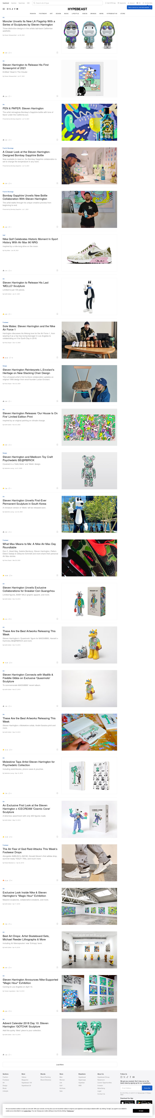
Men (61, 1077)
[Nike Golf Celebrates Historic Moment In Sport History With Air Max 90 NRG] (89, 252)
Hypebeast (82, 1077)
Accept (141, 1111)
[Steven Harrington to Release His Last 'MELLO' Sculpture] (89, 296)
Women (62, 1080)
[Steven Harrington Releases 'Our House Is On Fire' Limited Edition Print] (89, 427)
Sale (61, 1091)
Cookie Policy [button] (27, 1111)
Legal (99, 1091)
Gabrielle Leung (9, 468)
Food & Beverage (8, 148)
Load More (60, 1065)
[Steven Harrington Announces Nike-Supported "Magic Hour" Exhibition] (89, 993)
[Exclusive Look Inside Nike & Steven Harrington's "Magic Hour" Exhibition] (89, 906)
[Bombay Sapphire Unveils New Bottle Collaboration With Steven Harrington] (89, 209)
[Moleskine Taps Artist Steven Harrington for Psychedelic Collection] (89, 775)
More (101, 13)
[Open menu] (4, 9)
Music (66, 13)
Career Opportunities (104, 1082)
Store (122, 13)
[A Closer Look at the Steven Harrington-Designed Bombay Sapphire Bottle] (89, 165)
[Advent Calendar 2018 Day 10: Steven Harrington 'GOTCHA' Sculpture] (89, 1037)
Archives (62, 1088)
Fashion (33, 13)
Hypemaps (82, 1080)
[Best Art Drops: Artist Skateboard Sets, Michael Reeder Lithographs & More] (89, 949)
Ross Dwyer (8, 342)
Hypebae (82, 1082)
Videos (84, 13)
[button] (35, 53)
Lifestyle (75, 13)
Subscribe (147, 1088)
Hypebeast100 (112, 13)
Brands (93, 13)
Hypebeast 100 (27, 1082)
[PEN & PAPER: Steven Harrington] (89, 122)
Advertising (101, 1088)
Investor (100, 1085)
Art (51, 13)
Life (61, 1082)
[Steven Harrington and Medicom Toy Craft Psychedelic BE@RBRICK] (89, 470)
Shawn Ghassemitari (10, 35)
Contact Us (101, 1094)
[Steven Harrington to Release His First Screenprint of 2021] (89, 78)
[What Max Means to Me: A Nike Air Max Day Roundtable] (89, 557)
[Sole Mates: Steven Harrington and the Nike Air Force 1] (89, 340)
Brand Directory (46, 1080)
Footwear (43, 13)
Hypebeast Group (103, 1077)
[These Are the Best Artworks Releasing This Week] (89, 644)
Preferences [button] (70, 1111)
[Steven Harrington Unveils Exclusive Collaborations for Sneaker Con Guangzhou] (89, 601)
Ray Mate (7, 250)
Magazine (25, 1080)
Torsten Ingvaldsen (9, 991)
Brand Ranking (46, 1077)
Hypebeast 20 (26, 1085)
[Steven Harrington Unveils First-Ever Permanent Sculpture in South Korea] (89, 514)
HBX (80, 1085)
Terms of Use (141, 1093)
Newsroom (101, 1080)
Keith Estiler (7, 294)
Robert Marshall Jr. (9, 863)
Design (58, 13)
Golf (4, 235)
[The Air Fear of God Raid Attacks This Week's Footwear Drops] (89, 862)
